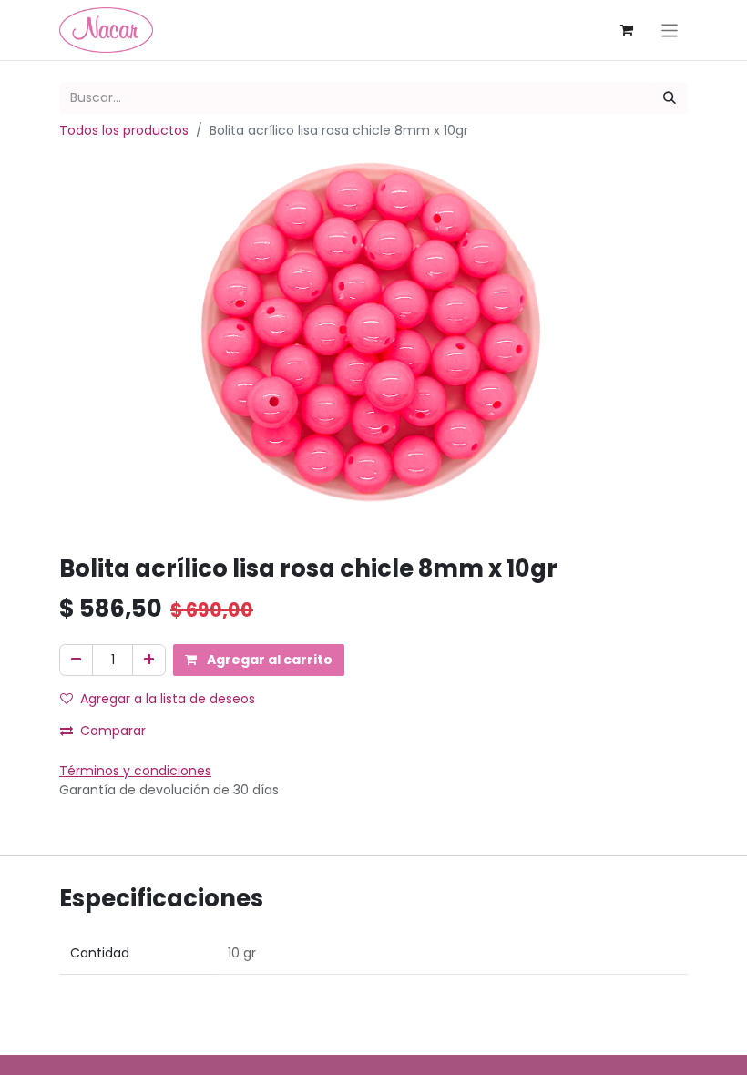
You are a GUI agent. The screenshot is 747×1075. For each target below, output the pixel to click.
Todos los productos (124, 130)
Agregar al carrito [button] (268, 659)
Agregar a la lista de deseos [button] (167, 699)
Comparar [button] (113, 731)
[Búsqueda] (669, 98)
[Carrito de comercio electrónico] (626, 30)
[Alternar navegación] (670, 29)
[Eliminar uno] (76, 660)
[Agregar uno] (149, 660)
